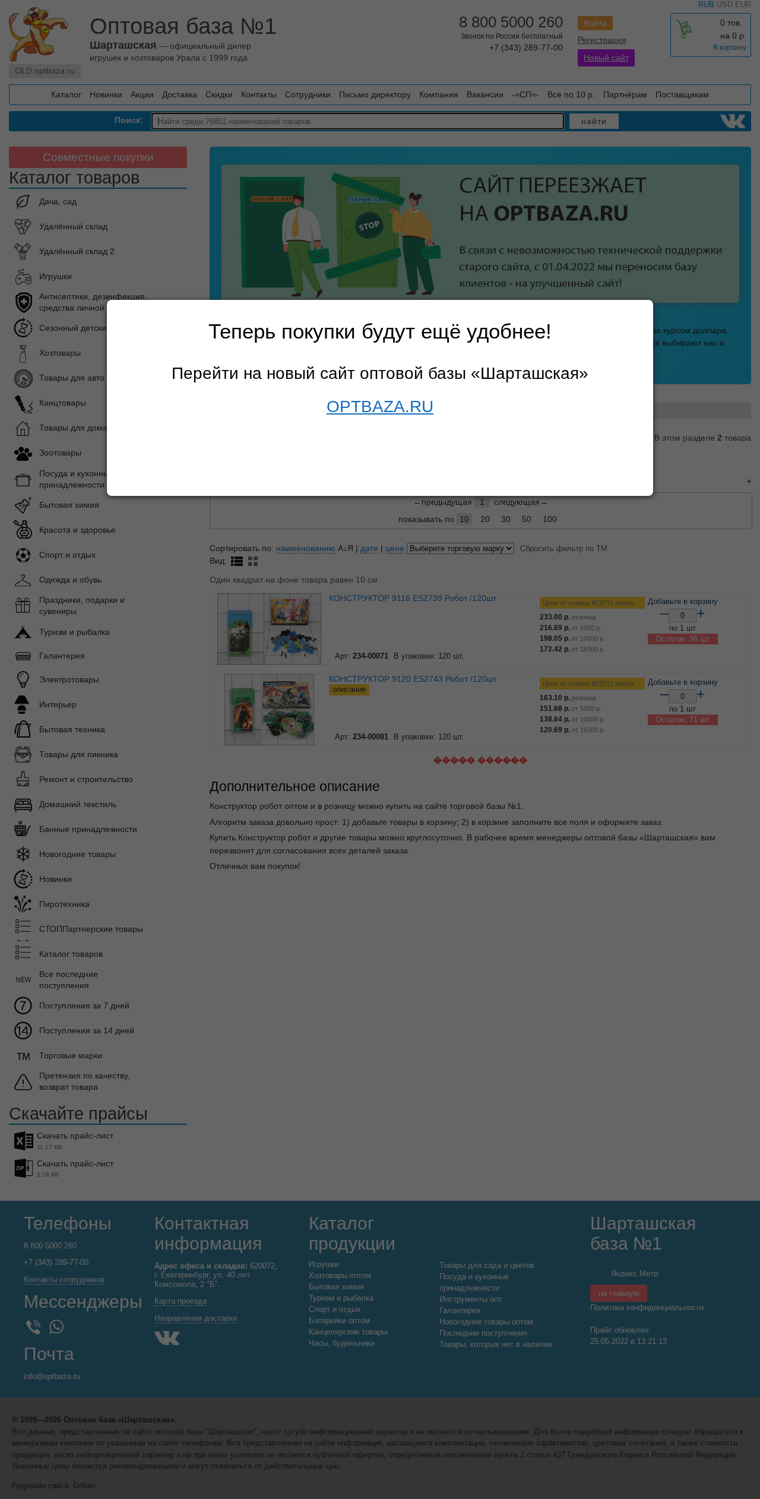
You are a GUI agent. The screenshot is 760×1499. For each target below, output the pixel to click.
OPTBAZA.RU (380, 406)
